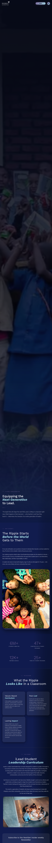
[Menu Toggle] (48, 3)
